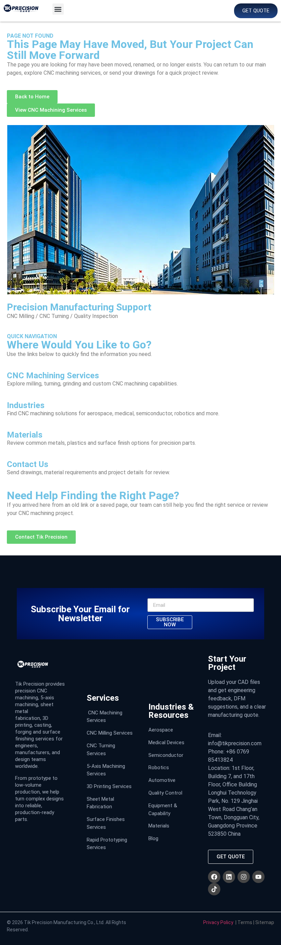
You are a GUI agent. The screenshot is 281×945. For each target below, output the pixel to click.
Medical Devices (166, 742)
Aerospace (160, 730)
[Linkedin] (229, 877)
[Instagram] (243, 877)
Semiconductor (165, 755)
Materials (158, 826)
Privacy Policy (218, 922)
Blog (153, 838)
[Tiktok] (214, 889)
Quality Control (165, 793)
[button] (58, 9)
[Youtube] (258, 877)
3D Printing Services (109, 786)
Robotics (158, 767)
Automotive (161, 780)
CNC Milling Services (110, 733)
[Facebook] (214, 877)
